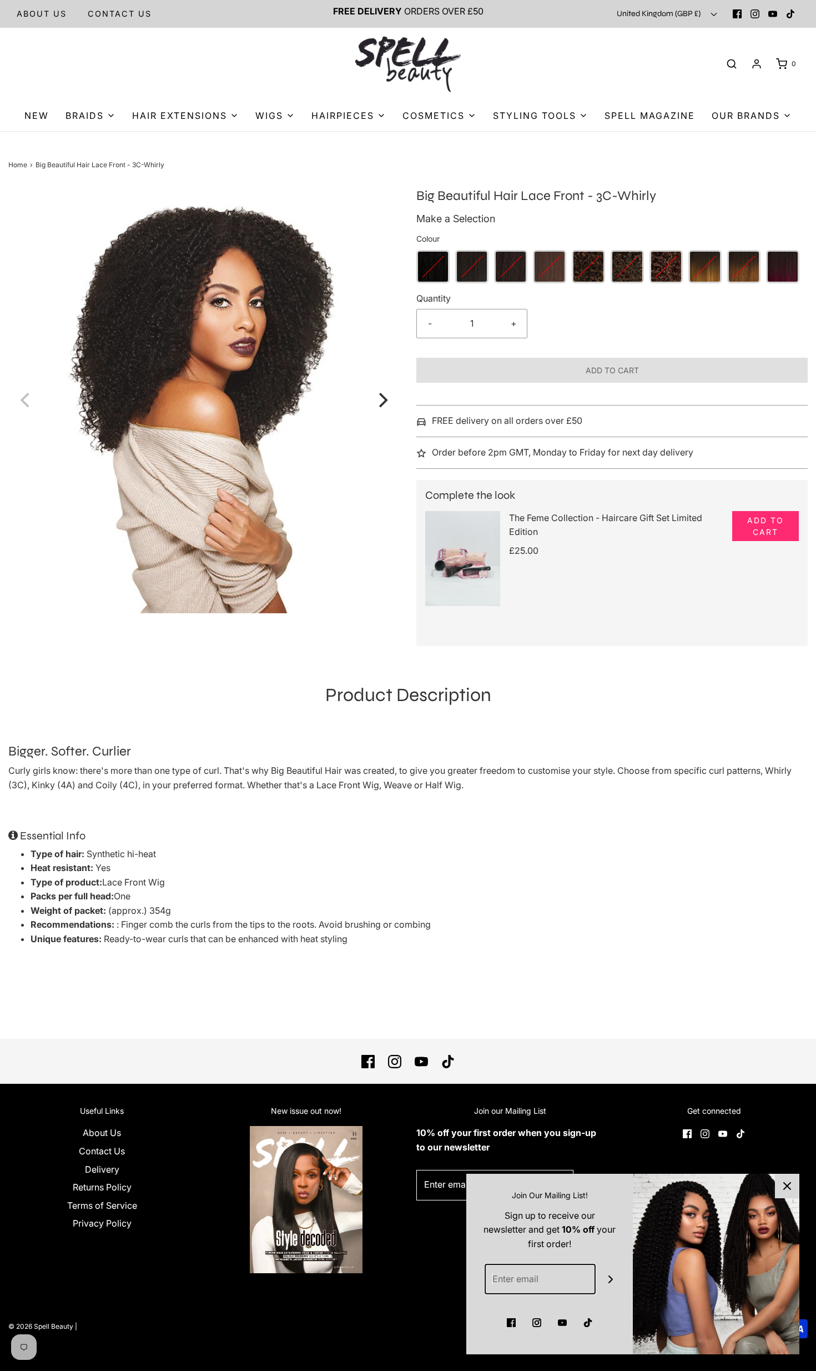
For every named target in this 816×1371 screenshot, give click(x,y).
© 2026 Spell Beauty (40, 1326)
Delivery (102, 1169)
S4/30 (666, 266)
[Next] (382, 400)
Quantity (433, 298)
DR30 (743, 266)
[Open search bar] (732, 64)
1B (471, 266)
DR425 (782, 266)
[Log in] (756, 63)
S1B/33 (627, 266)
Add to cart (612, 370)
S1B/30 (588, 266)
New (36, 115)
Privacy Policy (102, 1223)
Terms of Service (102, 1205)
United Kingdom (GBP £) (659, 13)
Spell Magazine (650, 115)
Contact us (120, 13)
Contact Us (102, 1151)
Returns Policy (102, 1187)
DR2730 (705, 266)
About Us (42, 13)
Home (17, 165)
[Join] (611, 1279)
